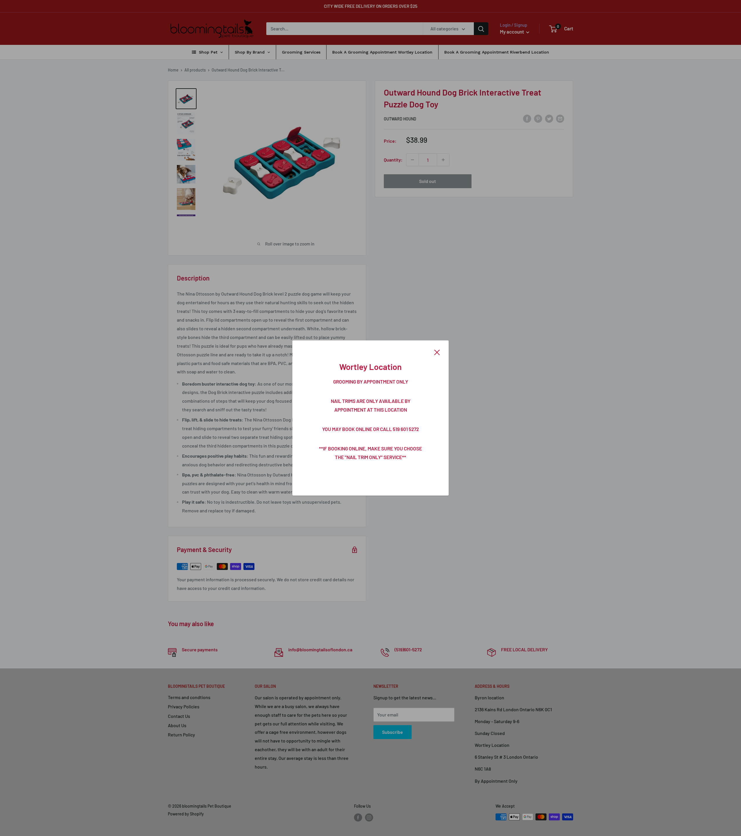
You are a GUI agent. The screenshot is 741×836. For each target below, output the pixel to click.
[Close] (437, 351)
